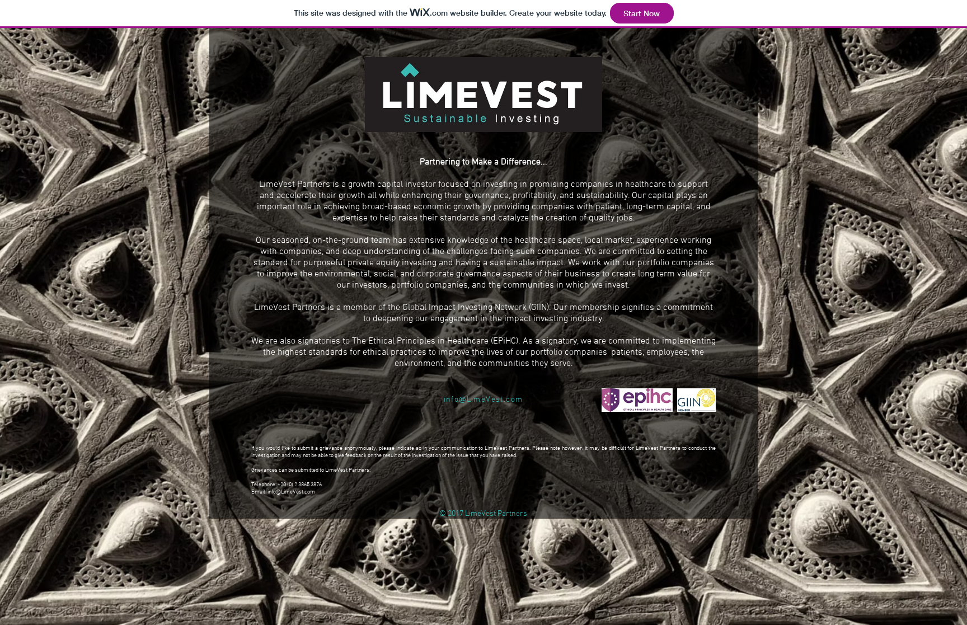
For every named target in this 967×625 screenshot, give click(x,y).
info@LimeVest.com (291, 492)
